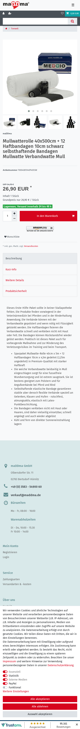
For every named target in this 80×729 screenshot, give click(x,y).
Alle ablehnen (40, 706)
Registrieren (10, 552)
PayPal (12, 683)
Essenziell (14, 671)
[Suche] (72, 21)
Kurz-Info (11, 269)
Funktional (15, 687)
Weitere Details (15, 280)
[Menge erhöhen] (14, 213)
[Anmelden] (4, 14)
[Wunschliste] (62, 14)
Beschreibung (14, 258)
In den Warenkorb (47, 216)
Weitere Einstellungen (16, 691)
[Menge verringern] (14, 218)
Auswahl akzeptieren (40, 714)
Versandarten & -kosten (17, 584)
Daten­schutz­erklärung (60, 665)
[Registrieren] (10, 14)
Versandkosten (30, 246)
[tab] (40, 258)
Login (6, 557)
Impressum (9, 661)
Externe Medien (18, 679)
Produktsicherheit (16, 291)
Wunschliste (13, 236)
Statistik (14, 675)
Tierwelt (14, 28)
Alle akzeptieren (40, 699)
